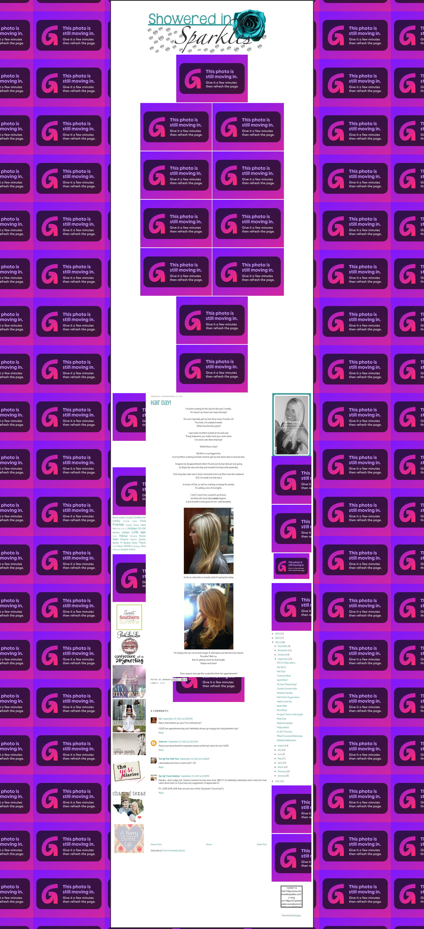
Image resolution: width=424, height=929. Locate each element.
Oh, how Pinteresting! (287, 684)
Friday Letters (283, 727)
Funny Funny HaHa (136, 525)
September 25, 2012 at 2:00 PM (195, 776)
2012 (277, 642)
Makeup (123, 535)
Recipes (127, 542)
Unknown (163, 741)
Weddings (135, 546)
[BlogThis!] (176, 679)
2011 (277, 781)
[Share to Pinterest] (185, 679)
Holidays (132, 528)
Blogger (297, 915)
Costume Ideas (284, 675)
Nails (115, 539)
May (280, 758)
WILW (127, 546)
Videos (120, 546)
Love (115, 536)
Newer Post (156, 844)
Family (116, 520)
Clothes (137, 517)
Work (143, 546)
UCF (114, 546)
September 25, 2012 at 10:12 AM (183, 741)
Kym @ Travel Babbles (169, 776)
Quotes (142, 539)
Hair (162, 683)
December (283, 646)
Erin (160, 718)
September (283, 659)
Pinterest (124, 539)
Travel (142, 542)
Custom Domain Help (287, 688)
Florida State (130, 521)
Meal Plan (281, 718)
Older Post (262, 844)
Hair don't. (281, 667)
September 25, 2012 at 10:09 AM (177, 718)
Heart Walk (282, 705)
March (281, 767)
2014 (277, 633)
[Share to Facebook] (182, 679)
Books (116, 517)
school (132, 549)
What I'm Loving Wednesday (289, 736)
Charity (129, 517)
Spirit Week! (282, 680)
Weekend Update (284, 693)
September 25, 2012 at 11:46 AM (194, 758)
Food (143, 520)
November (283, 650)
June (280, 754)
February (282, 771)
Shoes (135, 542)
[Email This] (173, 679)
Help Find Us (122, 528)
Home (209, 844)
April (280, 762)
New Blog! (282, 710)
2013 (277, 638)
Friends (118, 524)
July (280, 749)
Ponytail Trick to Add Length (290, 714)
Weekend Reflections (286, 740)
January (281, 775)
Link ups (139, 532)
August (281, 745)
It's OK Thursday (284, 731)
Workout (116, 549)
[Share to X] (179, 679)
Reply (161, 732)
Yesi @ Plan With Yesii (169, 758)
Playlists (133, 539)
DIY (144, 517)
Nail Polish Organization (288, 697)
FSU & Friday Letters (286, 662)
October (282, 654)
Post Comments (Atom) (174, 850)
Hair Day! (281, 671)
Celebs (122, 517)
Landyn (126, 532)
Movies (142, 536)
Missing (133, 536)
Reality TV (118, 542)
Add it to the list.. (285, 701)
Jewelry (116, 532)
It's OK (142, 528)
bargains (125, 549)
